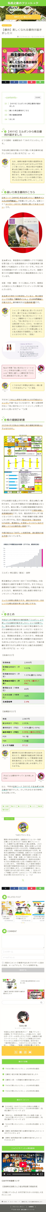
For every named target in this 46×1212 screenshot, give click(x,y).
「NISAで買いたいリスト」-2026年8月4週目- (22, 1069)
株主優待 (6, 809)
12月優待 (6, 806)
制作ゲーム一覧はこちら (23, 17)
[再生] (4, 1174)
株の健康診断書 (15, 115)
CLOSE (38, 97)
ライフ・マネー (7, 25)
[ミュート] (38, 1174)
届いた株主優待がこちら (19, 110)
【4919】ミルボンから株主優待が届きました (25, 104)
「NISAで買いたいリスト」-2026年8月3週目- (22, 1085)
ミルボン (33, 806)
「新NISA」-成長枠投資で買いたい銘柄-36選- (22, 1115)
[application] (23, 1164)
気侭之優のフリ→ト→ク (23, 3)
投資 (41, 806)
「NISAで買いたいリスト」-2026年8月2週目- (22, 1091)
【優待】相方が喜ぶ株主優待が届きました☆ (21, 1074)
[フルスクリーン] (41, 1174)
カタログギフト (23, 806)
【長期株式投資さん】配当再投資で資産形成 (19, 1186)
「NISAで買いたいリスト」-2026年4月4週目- (21, 1124)
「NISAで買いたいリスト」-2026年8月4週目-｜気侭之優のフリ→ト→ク (23, 1118)
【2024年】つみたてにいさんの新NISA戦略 (21, 1106)
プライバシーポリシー (19, 1206)
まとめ (12, 119)
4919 (14, 806)
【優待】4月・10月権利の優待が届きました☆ (22, 1080)
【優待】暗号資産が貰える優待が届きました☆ (22, 1131)
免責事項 (31, 1206)
